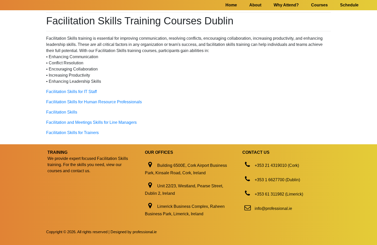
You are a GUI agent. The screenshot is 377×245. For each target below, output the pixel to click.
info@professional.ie (273, 208)
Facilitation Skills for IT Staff (71, 91)
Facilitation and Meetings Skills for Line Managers (91, 122)
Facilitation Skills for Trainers (72, 132)
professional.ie (145, 232)
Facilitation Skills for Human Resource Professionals (94, 102)
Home (231, 5)
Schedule (349, 5)
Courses (319, 5)
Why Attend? (286, 5)
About (255, 5)
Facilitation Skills (61, 112)
